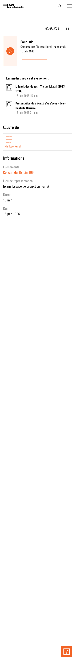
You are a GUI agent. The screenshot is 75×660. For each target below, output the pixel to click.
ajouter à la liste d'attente (60, 58)
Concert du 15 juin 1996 (19, 172)
